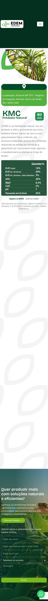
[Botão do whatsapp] (41, 594)
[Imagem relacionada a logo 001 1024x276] (12, 24)
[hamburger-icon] (40, 24)
